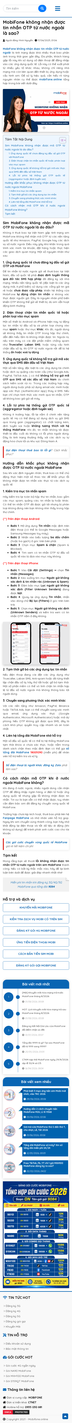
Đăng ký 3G (13, 1306)
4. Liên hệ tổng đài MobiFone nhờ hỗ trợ (30, 201)
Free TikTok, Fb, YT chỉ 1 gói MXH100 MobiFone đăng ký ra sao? (43, 1165)
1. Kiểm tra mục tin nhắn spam (25, 190)
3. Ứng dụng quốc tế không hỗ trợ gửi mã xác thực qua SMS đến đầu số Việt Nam (37, 170)
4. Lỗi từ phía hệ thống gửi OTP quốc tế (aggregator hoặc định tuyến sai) (37, 177)
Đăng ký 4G (13, 1311)
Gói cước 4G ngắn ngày (21, 1365)
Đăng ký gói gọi (16, 1321)
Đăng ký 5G (13, 1316)
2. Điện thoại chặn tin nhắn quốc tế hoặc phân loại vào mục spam (37, 162)
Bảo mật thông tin (17, 1348)
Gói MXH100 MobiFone (20, 1376)
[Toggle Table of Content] (60, 140)
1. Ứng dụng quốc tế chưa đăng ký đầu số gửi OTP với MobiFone (37, 155)
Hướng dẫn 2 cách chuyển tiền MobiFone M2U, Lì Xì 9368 (40, 1110)
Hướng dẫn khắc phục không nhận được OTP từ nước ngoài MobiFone (35, 184)
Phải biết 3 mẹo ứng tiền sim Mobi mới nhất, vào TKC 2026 (45, 1092)
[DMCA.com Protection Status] (16, 1412)
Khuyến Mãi (13, 1326)
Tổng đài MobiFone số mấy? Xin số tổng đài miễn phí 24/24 (43, 1147)
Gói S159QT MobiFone (20, 1381)
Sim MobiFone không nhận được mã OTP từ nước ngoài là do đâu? (35, 147)
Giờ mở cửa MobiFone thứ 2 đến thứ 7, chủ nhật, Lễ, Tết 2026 (44, 1128)
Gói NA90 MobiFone (18, 1370)
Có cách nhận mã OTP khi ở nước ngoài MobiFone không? (35, 207)
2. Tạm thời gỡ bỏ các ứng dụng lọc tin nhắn (32, 194)
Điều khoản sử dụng (18, 1343)
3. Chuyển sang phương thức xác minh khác (32, 198)
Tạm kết (10, 213)
